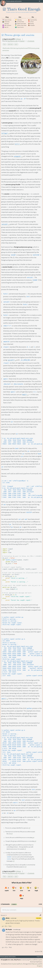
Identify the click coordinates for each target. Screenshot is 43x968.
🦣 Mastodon (31, 25)
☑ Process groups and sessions (18, 35)
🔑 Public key (18, 20)
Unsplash (22, 41)
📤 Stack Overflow (32, 20)
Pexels (20, 964)
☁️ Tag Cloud (5, 23)
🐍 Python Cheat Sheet (20, 25)
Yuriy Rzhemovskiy (12, 41)
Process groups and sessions (14, 1)
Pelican (31, 959)
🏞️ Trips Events (19, 27)
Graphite (40, 959)
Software (18, 39)
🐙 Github (31, 21)
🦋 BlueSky (31, 23)
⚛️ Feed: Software (6, 25)
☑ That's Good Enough (21, 10)
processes (10, 44)
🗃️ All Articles (5, 21)
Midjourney (35, 964)
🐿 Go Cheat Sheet (19, 21)
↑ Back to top (39, 956)
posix (16, 44)
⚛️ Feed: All (5, 27)
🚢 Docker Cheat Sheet (20, 23)
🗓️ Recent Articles (6, 20)
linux (4, 44)
